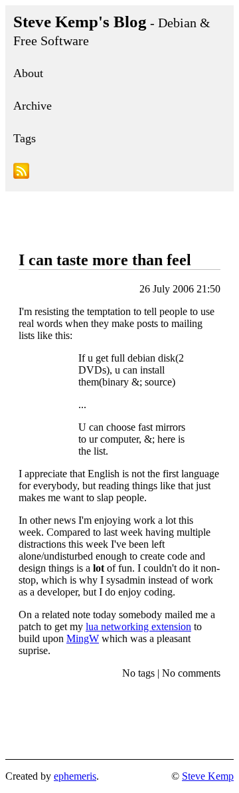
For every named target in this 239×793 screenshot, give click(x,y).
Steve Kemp (208, 776)
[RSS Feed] (119, 173)
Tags (24, 138)
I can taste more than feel (105, 260)
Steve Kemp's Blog (111, 30)
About (28, 73)
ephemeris (75, 776)
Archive (32, 105)
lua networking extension (138, 626)
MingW (82, 638)
